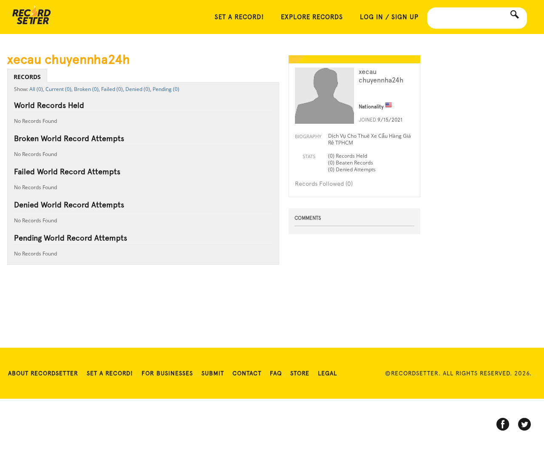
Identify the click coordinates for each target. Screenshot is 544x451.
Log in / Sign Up (389, 17)
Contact (246, 373)
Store (299, 373)
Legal (327, 373)
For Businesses (167, 373)
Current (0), (59, 89)
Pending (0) (166, 89)
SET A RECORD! (239, 17)
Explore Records (312, 17)
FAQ (276, 373)
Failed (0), (112, 89)
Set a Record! (110, 373)
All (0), (36, 89)
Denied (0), (138, 89)
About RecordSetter (43, 373)
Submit (212, 373)
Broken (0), (87, 89)
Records (27, 77)
